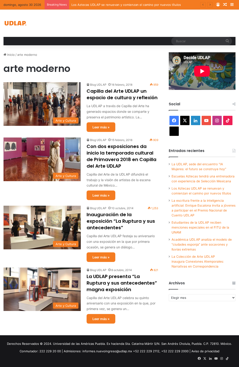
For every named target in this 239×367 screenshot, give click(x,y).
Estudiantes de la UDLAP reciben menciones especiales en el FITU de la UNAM (200, 227)
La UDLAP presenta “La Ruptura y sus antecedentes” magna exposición (122, 283)
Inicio (10, 54)
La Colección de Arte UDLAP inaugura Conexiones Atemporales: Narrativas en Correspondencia (198, 261)
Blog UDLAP (98, 84)
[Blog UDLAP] (15, 23)
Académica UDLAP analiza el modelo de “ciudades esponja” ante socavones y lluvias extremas (202, 244)
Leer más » (100, 127)
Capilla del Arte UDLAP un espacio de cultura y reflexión (122, 94)
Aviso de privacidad (205, 351)
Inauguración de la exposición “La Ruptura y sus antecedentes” (121, 221)
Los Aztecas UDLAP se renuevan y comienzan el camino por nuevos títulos (126, 5)
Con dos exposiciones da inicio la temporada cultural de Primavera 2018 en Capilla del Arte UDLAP (121, 156)
